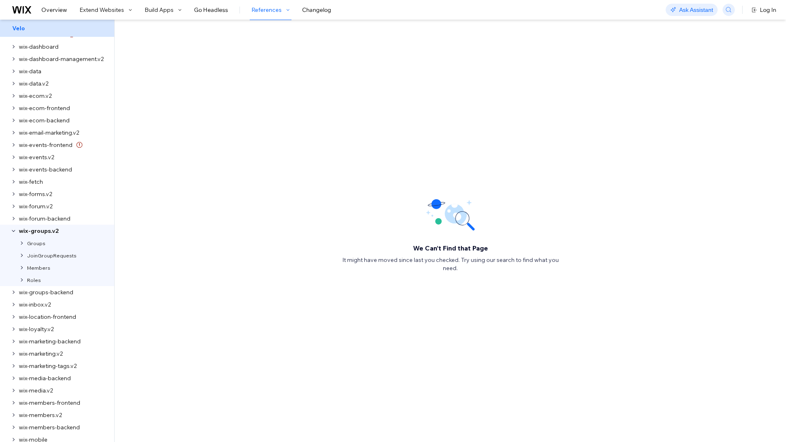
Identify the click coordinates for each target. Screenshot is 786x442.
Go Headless (211, 10)
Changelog (316, 10)
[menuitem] (57, 28)
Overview (54, 10)
